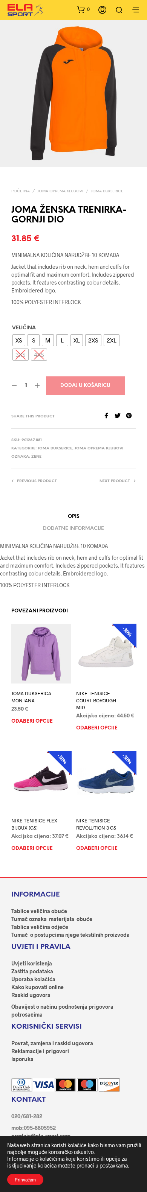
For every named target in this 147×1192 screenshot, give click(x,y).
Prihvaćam (25, 1179)
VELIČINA (24, 328)
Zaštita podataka (32, 971)
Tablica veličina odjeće (39, 927)
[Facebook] (109, 416)
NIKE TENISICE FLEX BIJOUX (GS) (34, 824)
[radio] (19, 340)
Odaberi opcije (32, 721)
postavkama (114, 1165)
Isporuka (22, 1059)
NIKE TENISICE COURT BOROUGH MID (96, 700)
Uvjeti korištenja (31, 963)
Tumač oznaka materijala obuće (51, 919)
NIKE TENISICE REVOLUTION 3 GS (96, 824)
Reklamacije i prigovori (40, 1051)
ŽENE (36, 457)
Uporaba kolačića (33, 979)
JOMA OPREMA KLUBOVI (60, 191)
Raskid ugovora (31, 995)
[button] (83, 9)
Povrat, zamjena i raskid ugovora (52, 1043)
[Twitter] (120, 416)
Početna (20, 191)
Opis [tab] (74, 516)
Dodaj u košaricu (85, 385)
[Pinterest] (131, 416)
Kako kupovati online (37, 987)
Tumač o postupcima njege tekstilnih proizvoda (70, 935)
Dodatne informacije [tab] (73, 528)
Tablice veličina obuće (39, 911)
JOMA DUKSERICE (107, 191)
